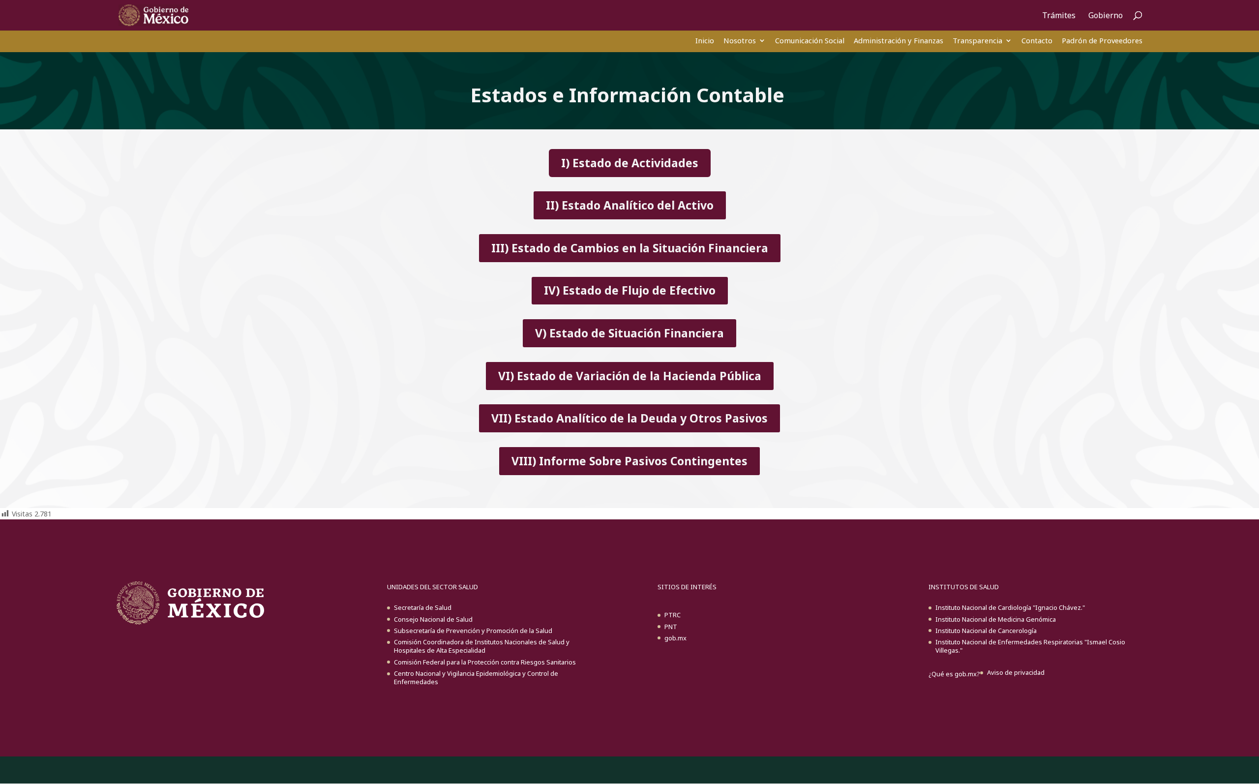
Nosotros (739, 40)
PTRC (672, 614)
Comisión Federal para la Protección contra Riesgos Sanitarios (485, 662)
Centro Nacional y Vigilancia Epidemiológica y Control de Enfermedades (476, 677)
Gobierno (1105, 16)
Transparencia (977, 40)
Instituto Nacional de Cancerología (986, 630)
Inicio (704, 40)
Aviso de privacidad (1016, 672)
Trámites (1059, 16)
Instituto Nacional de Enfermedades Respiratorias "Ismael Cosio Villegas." (1030, 646)
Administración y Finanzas (898, 40)
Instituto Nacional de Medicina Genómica (995, 619)
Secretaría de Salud (422, 607)
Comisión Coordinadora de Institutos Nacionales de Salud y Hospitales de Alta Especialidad (482, 646)
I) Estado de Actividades (629, 163)
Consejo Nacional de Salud (433, 619)
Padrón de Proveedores (1102, 40)
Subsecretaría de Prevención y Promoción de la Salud (473, 630)
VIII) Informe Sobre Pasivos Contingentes (629, 461)
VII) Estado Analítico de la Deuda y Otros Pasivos (629, 418)
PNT (670, 626)
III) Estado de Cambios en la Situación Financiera (629, 248)
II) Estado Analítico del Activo (630, 205)
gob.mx (675, 637)
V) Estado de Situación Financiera (629, 333)
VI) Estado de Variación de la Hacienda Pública (629, 376)
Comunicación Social (809, 40)
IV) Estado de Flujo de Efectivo (630, 290)
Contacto (1036, 40)
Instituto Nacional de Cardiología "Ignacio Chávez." (1010, 607)
